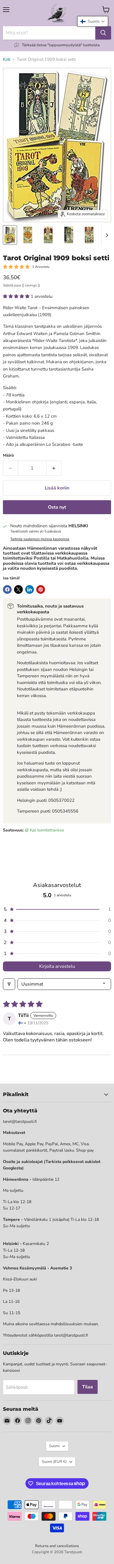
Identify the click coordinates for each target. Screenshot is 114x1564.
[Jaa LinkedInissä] (29, 589)
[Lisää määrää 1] (53, 468)
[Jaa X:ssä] (18, 589)
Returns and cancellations (57, 1546)
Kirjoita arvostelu (57, 966)
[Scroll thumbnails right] (105, 235)
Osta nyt (57, 507)
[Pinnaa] (40, 589)
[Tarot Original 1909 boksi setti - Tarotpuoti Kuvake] (10, 235)
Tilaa (87, 1387)
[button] (17, 296)
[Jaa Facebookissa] (7, 589)
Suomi (54, 1446)
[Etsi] (103, 33)
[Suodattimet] (9, 984)
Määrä (8, 455)
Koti (6, 59)
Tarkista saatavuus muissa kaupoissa (39, 539)
